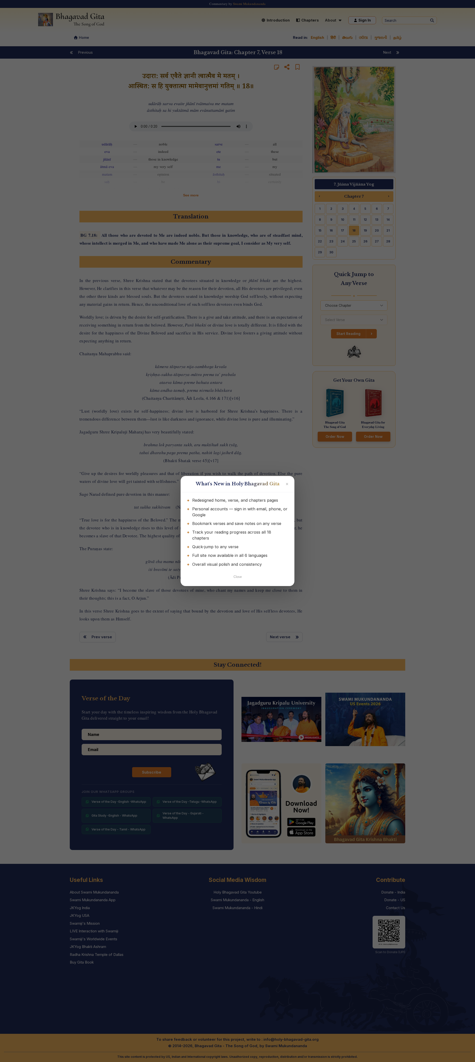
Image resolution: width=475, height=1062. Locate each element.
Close (238, 577)
